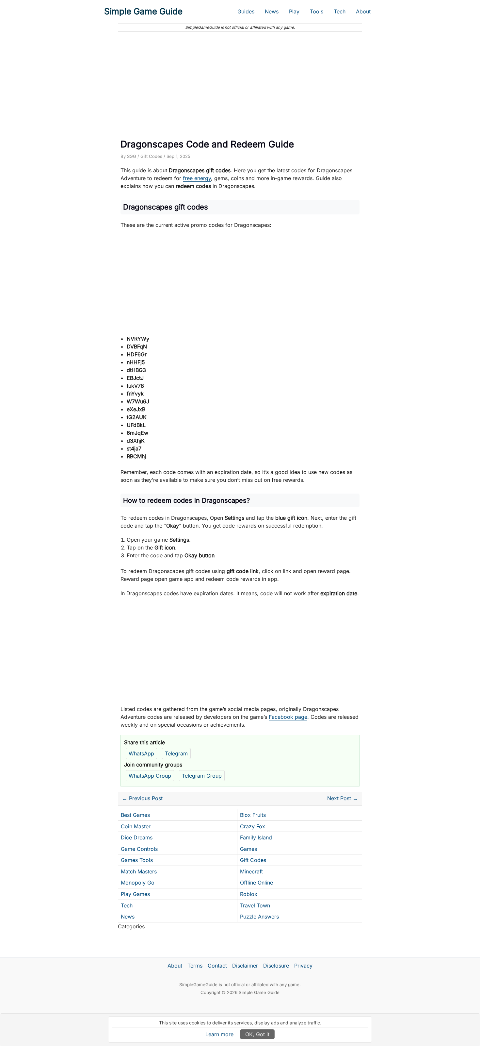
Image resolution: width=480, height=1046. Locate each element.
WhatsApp (141, 753)
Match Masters (139, 871)
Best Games (135, 815)
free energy (197, 178)
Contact (217, 965)
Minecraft (251, 871)
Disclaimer (245, 965)
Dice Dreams (136, 837)
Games (248, 849)
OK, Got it (257, 1034)
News (272, 11)
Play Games (135, 894)
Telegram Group (202, 775)
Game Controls (139, 849)
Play (294, 11)
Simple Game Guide (143, 11)
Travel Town (255, 905)
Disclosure (276, 965)
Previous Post (142, 798)
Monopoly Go (137, 882)
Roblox (248, 894)
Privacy (303, 965)
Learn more (219, 1034)
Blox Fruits (253, 815)
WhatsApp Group (150, 775)
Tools (316, 11)
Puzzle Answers (259, 916)
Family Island (256, 837)
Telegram (176, 753)
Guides (245, 11)
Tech (339, 11)
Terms (194, 965)
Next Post (342, 798)
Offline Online (256, 882)
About (363, 11)
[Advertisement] (240, 82)
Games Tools (137, 860)
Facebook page (288, 717)
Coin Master (136, 826)
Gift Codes (151, 156)
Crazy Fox (252, 826)
